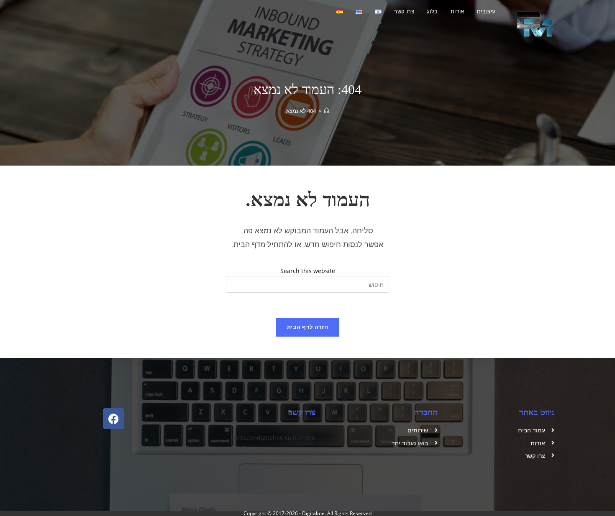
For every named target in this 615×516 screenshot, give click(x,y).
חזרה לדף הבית (307, 327)
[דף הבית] (326, 111)
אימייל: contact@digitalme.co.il (273, 438)
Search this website (307, 271)
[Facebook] (113, 418)
